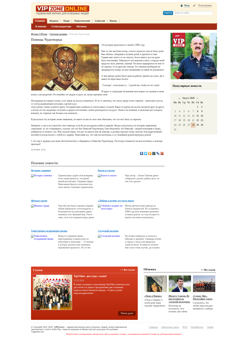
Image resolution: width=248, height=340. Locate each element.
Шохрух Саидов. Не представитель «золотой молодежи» (179, 299)
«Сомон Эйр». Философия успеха (202, 297)
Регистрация (205, 5)
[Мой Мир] (154, 153)
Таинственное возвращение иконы (49, 231)
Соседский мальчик (108, 231)
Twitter (210, 327)
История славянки (41, 170)
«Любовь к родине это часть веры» (116, 200)
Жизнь (113, 21)
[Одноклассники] (150, 153)
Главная (40, 21)
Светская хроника (58, 34)
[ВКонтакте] (142, 153)
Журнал (54, 21)
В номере (40, 26)
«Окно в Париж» (153, 296)
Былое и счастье (106, 170)
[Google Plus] (162, 153)
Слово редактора (61, 26)
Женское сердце (39, 200)
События (100, 21)
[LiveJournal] (158, 153)
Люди (66, 21)
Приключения (82, 21)
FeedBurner (197, 327)
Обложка (81, 26)
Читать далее (127, 313)
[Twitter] (146, 153)
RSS (185, 327)
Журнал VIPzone (39, 34)
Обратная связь (170, 327)
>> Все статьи (128, 270)
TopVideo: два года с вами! (90, 276)
